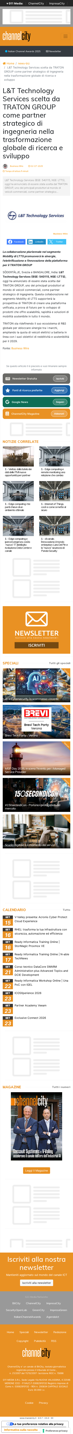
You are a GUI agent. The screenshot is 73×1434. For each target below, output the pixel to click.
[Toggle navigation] (65, 36)
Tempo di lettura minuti (16, 171)
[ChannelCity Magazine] (36, 1126)
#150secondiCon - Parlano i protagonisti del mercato (32, 806)
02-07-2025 (36, 166)
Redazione (59, 1332)
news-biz (24, 63)
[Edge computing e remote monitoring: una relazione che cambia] (54, 456)
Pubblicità (40, 1341)
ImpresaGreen (58, 1310)
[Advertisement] (38, 1242)
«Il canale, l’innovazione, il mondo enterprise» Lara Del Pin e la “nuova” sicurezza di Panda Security (54, 545)
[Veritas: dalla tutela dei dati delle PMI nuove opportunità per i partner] (18, 456)
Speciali (24, 1332)
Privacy (43, 1402)
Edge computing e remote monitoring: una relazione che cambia (53, 472)
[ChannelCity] (17, 36)
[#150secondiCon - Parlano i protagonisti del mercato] (36, 795)
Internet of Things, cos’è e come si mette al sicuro (53, 507)
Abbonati (59, 413)
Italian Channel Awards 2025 (23, 51)
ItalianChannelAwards (27, 1316)
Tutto (66, 909)
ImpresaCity (57, 3)
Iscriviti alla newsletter (36, 1283)
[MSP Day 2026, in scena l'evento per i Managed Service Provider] (36, 758)
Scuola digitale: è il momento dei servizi (30, 845)
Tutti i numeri (61, 1087)
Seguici (60, 402)
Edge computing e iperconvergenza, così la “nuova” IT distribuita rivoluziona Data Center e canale (18, 545)
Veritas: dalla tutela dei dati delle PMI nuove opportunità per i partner (18, 472)
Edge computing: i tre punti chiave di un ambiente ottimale (17, 507)
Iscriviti (60, 378)
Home (10, 63)
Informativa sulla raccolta (21, 1429)
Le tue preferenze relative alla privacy (38, 1424)
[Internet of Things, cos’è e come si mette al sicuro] (54, 491)
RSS (53, 1341)
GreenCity (38, 1310)
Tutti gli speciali (59, 663)
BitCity (16, 1303)
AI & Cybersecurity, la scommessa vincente (32, 699)
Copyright (23, 1341)
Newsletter (54, 51)
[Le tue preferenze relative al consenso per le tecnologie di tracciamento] (55, 1431)
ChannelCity (36, 3)
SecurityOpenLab (16, 1310)
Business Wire (16, 166)
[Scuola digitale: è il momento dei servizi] (36, 831)
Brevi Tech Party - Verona (21, 735)
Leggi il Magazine (36, 1170)
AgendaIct (52, 1316)
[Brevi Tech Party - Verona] (36, 722)
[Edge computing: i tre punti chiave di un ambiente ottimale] (18, 491)
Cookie (29, 1402)
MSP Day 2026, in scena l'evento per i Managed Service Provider (35, 770)
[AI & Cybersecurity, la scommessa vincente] (36, 685)
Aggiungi (59, 390)
